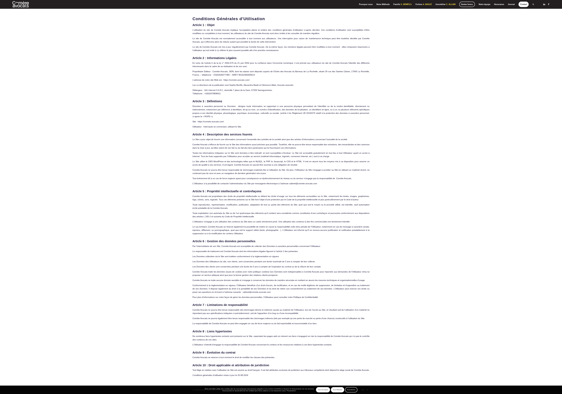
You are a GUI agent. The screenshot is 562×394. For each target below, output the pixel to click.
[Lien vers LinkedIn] (544, 4)
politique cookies (261, 272)
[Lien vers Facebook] (548, 4)
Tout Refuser (337, 389)
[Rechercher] (533, 4)
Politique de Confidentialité (305, 297)
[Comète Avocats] (20, 4)
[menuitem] (366, 4)
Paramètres (351, 389)
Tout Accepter (323, 389)
